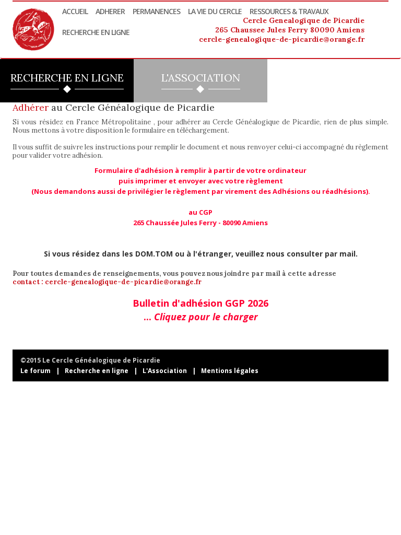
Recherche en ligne (95, 32)
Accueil (75, 11)
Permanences (156, 11)
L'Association (165, 370)
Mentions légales (229, 370)
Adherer (110, 11)
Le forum (35, 370)
